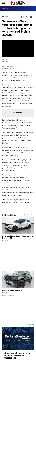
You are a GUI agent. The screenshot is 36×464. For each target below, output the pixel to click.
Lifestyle (7, 17)
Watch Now (30, 3)
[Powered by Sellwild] (31, 325)
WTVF (18, 202)
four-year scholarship (21, 75)
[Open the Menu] (3, 2)
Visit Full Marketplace (27, 215)
